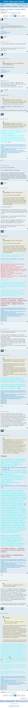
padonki (6, 10)
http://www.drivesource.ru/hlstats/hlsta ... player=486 (12, 86)
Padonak (5, 36)
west (4, 75)
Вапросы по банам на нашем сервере (13, 9)
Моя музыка (3, 31)
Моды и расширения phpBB (14, 705)
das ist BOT (6, 89)
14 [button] (10, 16)
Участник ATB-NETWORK (5, 32)
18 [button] (19, 16)
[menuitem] (3, 4)
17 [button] (17, 16)
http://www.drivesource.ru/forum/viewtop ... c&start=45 (13, 468)
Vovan (2, 160)
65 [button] (22, 16)
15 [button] (12, 16)
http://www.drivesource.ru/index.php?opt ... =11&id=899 (12, 258)
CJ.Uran (5, 18)
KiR (5, 113)
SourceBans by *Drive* (14, 703)
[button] (4, 16)
